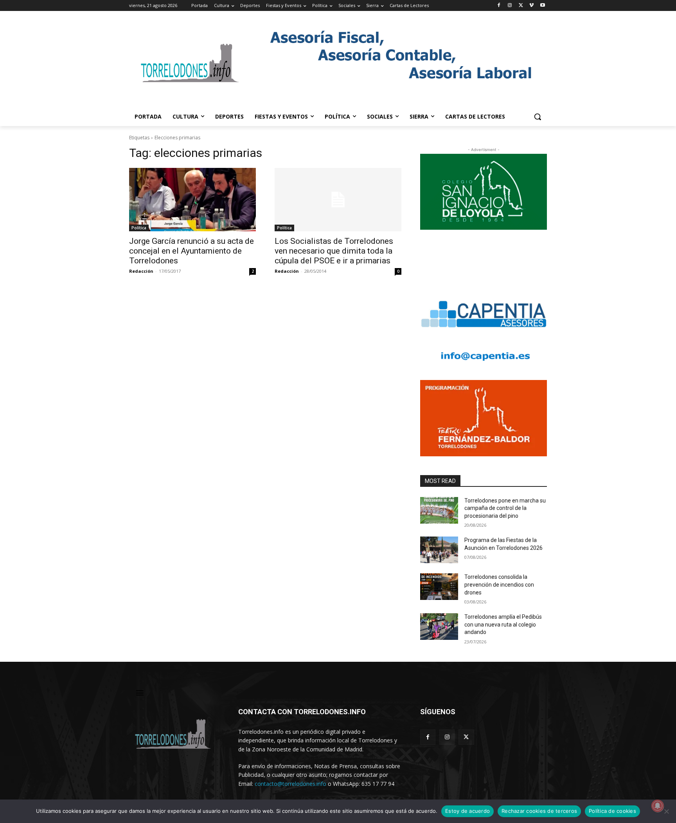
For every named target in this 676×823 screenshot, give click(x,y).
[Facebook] (498, 5)
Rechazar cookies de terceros (539, 811)
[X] (520, 5)
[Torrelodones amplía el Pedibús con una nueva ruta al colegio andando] (439, 626)
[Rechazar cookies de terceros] (666, 811)
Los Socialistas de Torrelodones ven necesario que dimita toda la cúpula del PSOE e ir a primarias (334, 250)
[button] (537, 116)
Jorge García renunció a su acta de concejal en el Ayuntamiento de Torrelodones (191, 250)
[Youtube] (542, 5)
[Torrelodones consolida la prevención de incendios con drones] (439, 586)
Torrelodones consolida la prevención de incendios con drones (499, 584)
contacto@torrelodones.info (290, 783)
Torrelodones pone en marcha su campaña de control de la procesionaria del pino (505, 508)
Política (138, 228)
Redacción (141, 271)
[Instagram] (509, 5)
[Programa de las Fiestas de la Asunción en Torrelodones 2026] (439, 550)
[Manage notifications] (657, 806)
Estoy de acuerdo (467, 811)
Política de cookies (612, 811)
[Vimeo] (531, 5)
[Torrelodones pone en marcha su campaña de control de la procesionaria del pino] (439, 510)
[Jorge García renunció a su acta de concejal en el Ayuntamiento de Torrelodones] (192, 199)
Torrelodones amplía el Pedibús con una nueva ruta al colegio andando (503, 624)
